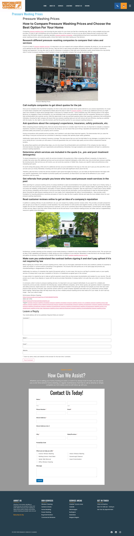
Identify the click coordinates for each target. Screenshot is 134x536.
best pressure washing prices (55, 302)
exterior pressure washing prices (96, 304)
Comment (26, 318)
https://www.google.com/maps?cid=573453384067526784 (40, 297)
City (38, 434)
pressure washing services (42, 46)
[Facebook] (112, 532)
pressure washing (76, 110)
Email (25, 344)
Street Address (41, 417)
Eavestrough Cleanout (76, 456)
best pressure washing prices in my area (76, 302)
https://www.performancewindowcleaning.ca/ (36, 301)
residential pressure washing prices (95, 308)
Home (45, 6)
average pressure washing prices (37, 302)
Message (39, 466)
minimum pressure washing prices (65, 306)
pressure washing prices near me (35, 308)
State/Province (72, 434)
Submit (40, 480)
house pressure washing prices (46, 306)
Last (68, 405)
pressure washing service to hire (77, 255)
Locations (69, 6)
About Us (52, 6)
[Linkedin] (116, 532)
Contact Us (78, 6)
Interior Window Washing (77, 453)
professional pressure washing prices (74, 308)
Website (25, 350)
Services (60, 6)
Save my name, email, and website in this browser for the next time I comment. (47, 356)
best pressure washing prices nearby (35, 304)
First (37, 405)
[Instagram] (120, 532)
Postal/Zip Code (41, 442)
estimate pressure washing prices (77, 304)
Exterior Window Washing (46, 453)
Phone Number (41, 409)
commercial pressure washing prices (57, 304)
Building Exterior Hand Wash (47, 456)
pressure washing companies (63, 35)
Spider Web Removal (45, 459)
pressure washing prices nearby (54, 308)
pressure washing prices (37, 31)
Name (25, 337)
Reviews (87, 6)
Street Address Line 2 (43, 426)
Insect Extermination (76, 459)
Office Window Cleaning (46, 462)
